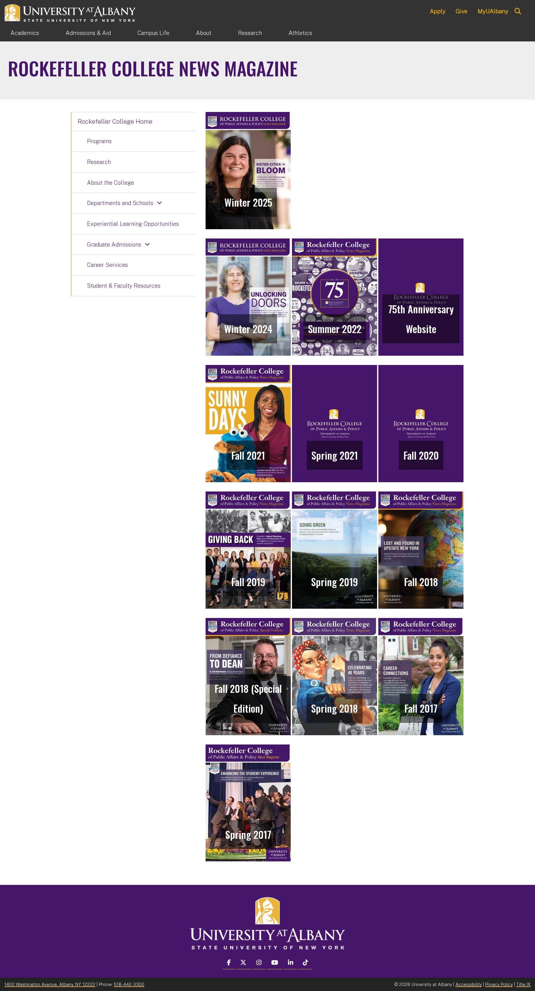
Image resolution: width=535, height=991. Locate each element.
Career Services (107, 265)
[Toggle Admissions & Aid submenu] (124, 33)
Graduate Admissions (114, 244)
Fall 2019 (248, 581)
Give (462, 11)
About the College (110, 182)
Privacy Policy (499, 984)
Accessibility (468, 984)
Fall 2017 (420, 708)
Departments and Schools (120, 203)
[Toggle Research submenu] (275, 33)
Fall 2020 (421, 455)
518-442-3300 (129, 984)
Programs (99, 141)
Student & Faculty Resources (123, 285)
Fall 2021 (248, 455)
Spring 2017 (248, 834)
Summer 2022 (334, 328)
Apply (438, 11)
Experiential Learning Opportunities (133, 224)
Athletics (300, 33)
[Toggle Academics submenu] (52, 33)
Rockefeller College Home (115, 121)
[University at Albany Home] (71, 12)
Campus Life (153, 33)
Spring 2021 (334, 455)
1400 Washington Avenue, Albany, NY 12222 (49, 984)
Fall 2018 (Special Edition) (248, 698)
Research (250, 33)
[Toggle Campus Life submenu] (183, 33)
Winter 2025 (248, 202)
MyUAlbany (493, 11)
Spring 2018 (334, 708)
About (203, 33)
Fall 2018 (421, 581)
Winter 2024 (248, 328)
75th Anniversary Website (421, 319)
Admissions (88, 33)
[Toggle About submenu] (225, 33)
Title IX (523, 984)
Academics (25, 33)
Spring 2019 (334, 581)
